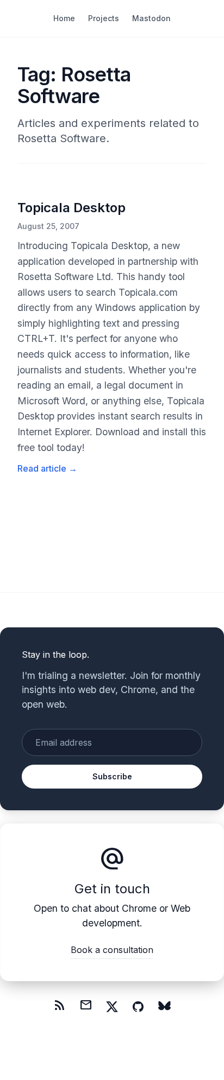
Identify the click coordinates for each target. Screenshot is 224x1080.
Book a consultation (112, 949)
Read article (47, 468)
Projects (103, 18)
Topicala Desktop (71, 207)
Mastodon (151, 18)
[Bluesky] (164, 1006)
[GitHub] (138, 1006)
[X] (112, 1006)
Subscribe (112, 776)
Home (64, 18)
